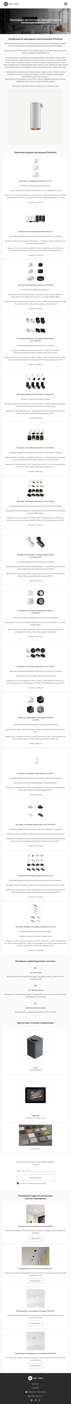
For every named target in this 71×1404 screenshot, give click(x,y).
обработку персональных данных (37, 1183)
